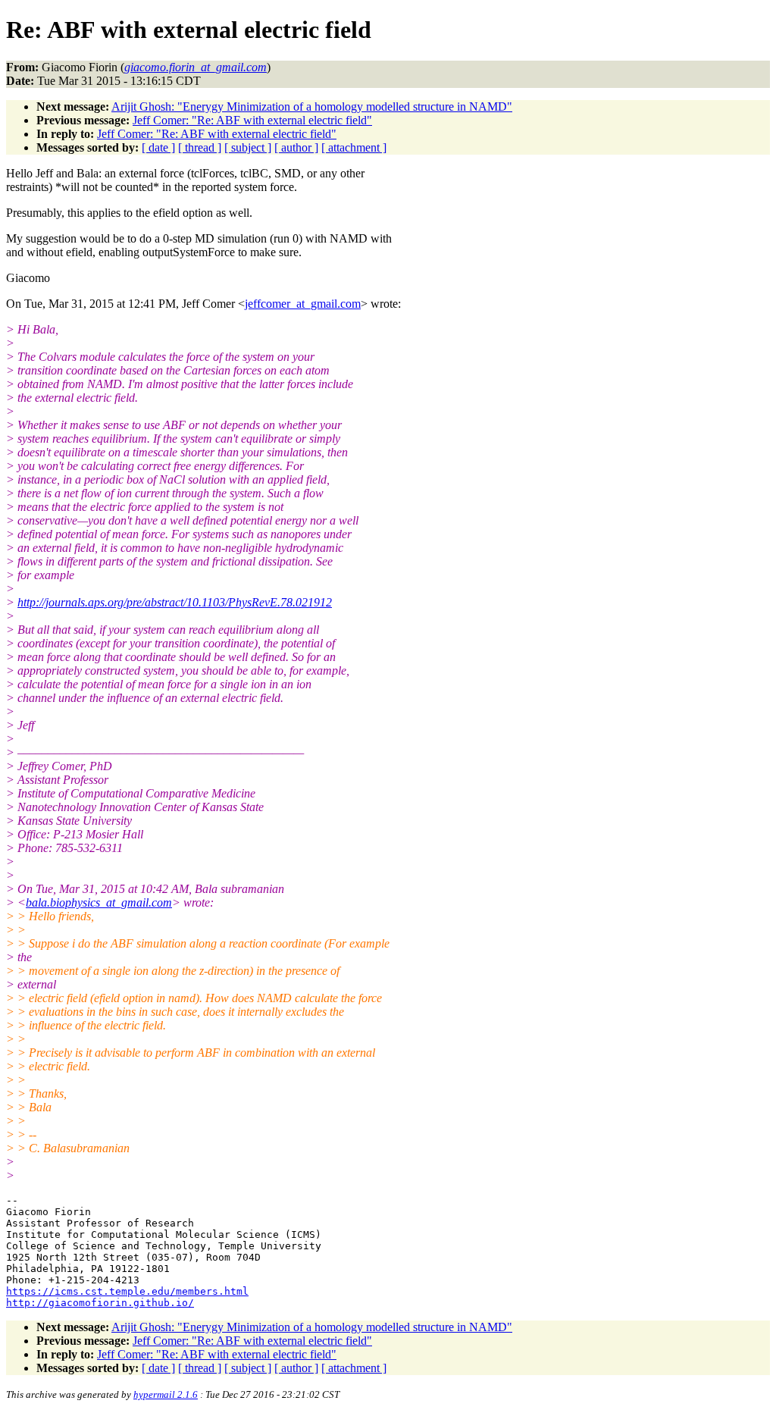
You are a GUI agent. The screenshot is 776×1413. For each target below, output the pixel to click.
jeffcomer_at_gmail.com (303, 303)
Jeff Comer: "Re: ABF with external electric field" (252, 120)
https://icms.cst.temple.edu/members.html (127, 1291)
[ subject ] (247, 147)
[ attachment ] (353, 147)
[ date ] (158, 147)
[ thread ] (199, 147)
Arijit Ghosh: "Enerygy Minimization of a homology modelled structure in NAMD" (311, 106)
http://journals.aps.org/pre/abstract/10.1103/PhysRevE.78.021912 (174, 602)
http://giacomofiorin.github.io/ (100, 1302)
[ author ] (296, 147)
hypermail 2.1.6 (165, 1394)
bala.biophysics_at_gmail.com (99, 902)
